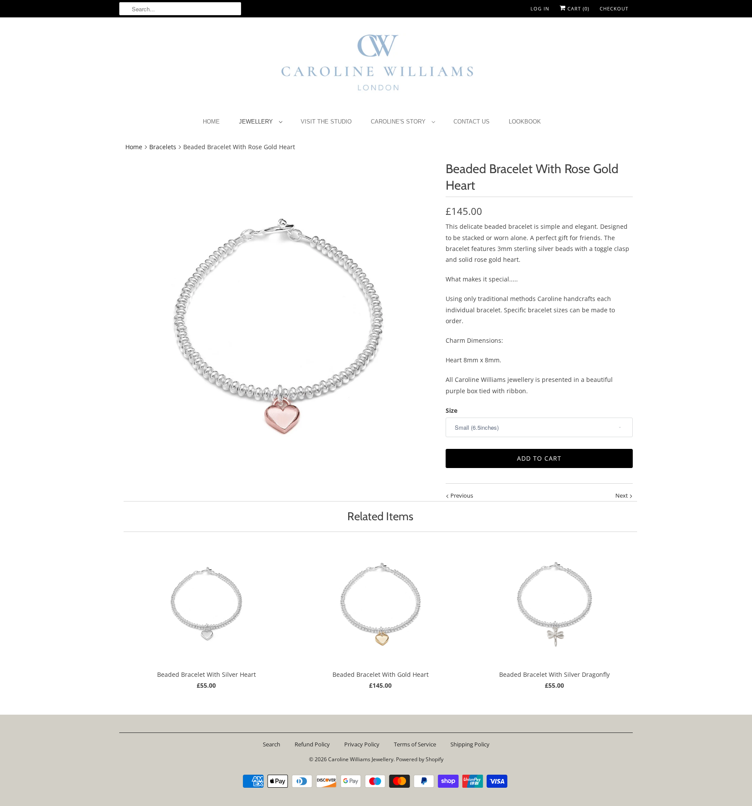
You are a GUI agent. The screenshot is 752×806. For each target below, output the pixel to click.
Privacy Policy (361, 744)
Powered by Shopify (419, 759)
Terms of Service (415, 744)
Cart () (577, 8)
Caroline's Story (399, 121)
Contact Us (471, 121)
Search (271, 744)
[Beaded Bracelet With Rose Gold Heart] (278, 319)
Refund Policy (312, 744)
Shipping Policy (470, 744)
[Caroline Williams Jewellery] (376, 66)
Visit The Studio (326, 121)
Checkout (614, 8)
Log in (539, 8)
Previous (461, 495)
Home (211, 121)
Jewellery (257, 121)
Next (622, 495)
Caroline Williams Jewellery (360, 759)
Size (451, 410)
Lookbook (525, 121)
